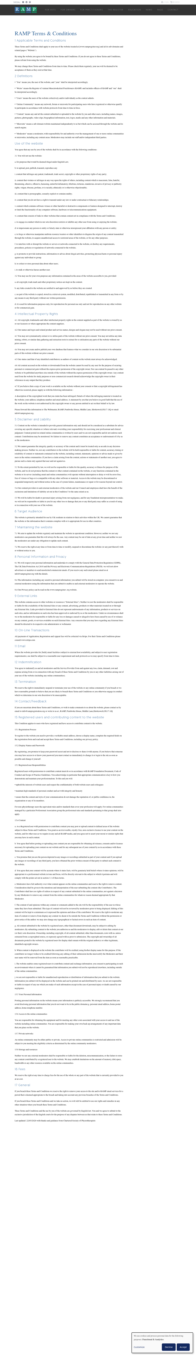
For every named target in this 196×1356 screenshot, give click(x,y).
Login (166, 2)
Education (134, 10)
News (149, 10)
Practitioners (91, 10)
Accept (183, 1347)
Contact (173, 10)
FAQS (160, 10)
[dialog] (162, 1343)
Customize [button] (139, 1347)
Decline (169, 1347)
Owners (68, 10)
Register (176, 2)
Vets (50, 10)
